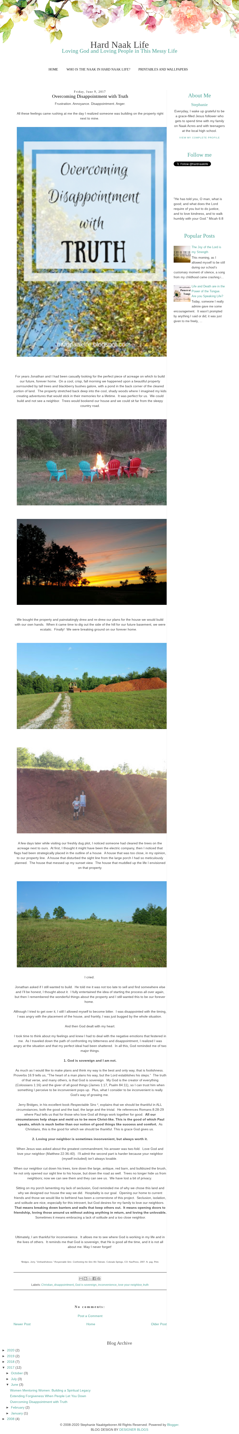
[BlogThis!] (85, 1278)
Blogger (172, 1425)
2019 (11, 1356)
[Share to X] (90, 1278)
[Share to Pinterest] (98, 1278)
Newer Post (22, 1324)
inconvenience (107, 1284)
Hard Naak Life (119, 44)
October (17, 1373)
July (14, 1379)
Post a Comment (90, 1316)
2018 (11, 1362)
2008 (11, 1419)
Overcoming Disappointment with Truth (38, 1402)
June (15, 1384)
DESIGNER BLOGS (133, 1429)
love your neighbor (130, 1284)
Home (53, 69)
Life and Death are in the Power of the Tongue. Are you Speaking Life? (208, 291)
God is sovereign (86, 1284)
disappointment (64, 1284)
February (18, 1407)
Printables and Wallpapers (163, 69)
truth (146, 1284)
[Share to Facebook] (94, 1278)
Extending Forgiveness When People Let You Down (48, 1396)
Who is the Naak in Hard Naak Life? (98, 69)
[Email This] (81, 1278)
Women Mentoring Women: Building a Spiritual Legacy (50, 1390)
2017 (11, 1367)
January (17, 1413)
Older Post (159, 1324)
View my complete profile (199, 137)
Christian (47, 1284)
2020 (11, 1350)
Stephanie (199, 104)
